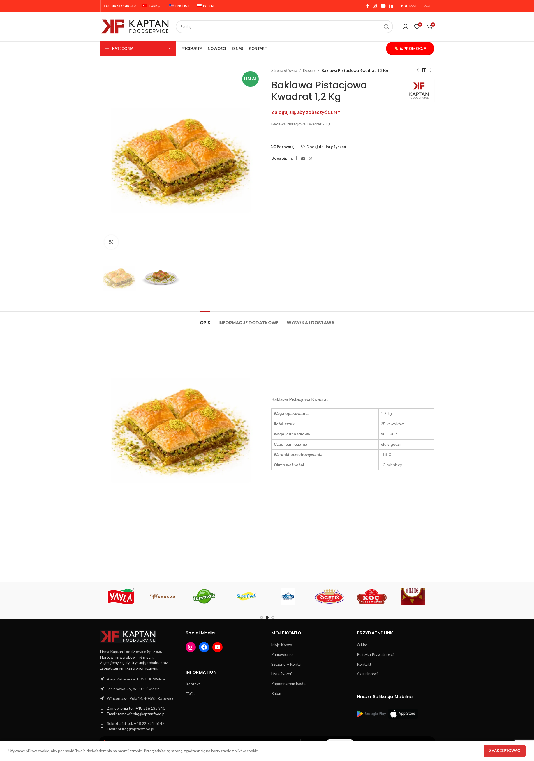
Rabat (276, 693)
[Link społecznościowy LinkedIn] (391, 6)
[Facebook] (204, 647)
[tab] (205, 319)
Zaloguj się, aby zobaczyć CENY (306, 112)
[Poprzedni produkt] (417, 70)
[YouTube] (217, 647)
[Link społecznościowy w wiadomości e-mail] (303, 158)
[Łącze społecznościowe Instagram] (375, 6)
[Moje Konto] (405, 26)
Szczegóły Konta (286, 664)
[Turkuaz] (163, 596)
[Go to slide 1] (261, 617)
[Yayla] (121, 596)
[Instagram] (191, 647)
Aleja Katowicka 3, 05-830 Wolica (136, 679)
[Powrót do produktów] (424, 70)
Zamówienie (282, 654)
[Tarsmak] (204, 596)
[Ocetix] (330, 596)
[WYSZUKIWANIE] (386, 26)
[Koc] (371, 596)
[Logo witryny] (135, 26)
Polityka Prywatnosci (375, 654)
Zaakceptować (504, 750)
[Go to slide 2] (267, 617)
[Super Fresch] (246, 596)
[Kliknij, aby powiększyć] (111, 242)
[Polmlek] (288, 596)
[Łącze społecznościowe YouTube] (383, 6)
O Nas (362, 644)
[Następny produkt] (430, 70)
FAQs (190, 693)
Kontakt (193, 683)
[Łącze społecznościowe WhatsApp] (310, 158)
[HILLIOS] (413, 596)
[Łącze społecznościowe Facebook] (367, 6)
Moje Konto (281, 644)
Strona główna (284, 70)
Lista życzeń (281, 673)
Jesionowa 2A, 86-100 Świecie (133, 688)
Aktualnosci (367, 673)
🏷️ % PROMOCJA (410, 48)
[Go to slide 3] (272, 617)
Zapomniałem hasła (288, 683)
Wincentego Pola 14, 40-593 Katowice (140, 698)
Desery (309, 70)
